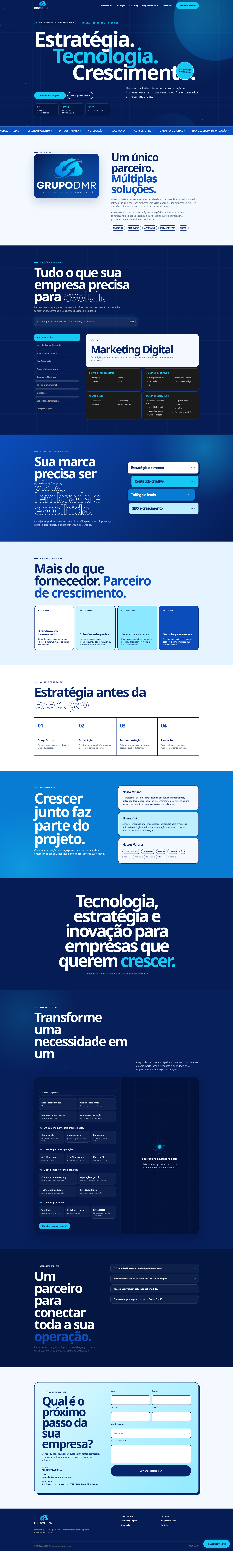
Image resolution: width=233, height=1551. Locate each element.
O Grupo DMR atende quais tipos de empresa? (155, 1268)
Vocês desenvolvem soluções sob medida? (155, 1288)
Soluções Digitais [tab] (57, 408)
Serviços (121, 5)
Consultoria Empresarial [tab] (57, 400)
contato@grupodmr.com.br (56, 1476)
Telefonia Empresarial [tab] (57, 384)
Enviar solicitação (151, 1470)
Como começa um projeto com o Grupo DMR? (155, 1299)
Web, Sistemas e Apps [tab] (57, 353)
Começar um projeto (50, 95)
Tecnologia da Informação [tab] (57, 345)
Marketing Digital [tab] (57, 337)
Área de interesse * (118, 1424)
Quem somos (107, 5)
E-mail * (114, 1408)
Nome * (113, 1391)
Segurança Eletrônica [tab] (57, 377)
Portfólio (164, 1516)
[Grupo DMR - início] (48, 5)
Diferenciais (167, 5)
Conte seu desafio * (118, 1441)
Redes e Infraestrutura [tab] (57, 369)
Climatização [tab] (57, 392)
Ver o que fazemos (80, 95)
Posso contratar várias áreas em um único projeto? (155, 1278)
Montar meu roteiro (54, 1226)
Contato (164, 1525)
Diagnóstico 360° (150, 5)
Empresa (155, 1391)
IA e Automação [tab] (57, 361)
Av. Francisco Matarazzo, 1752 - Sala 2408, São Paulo (70, 1483)
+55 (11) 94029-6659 (52, 1468)
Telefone (155, 1408)
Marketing (133, 5)
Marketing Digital (129, 1520)
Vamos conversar (187, 5)
